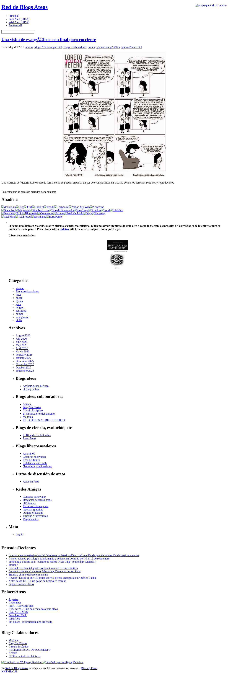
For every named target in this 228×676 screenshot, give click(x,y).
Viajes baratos (30, 519)
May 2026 (21, 345)
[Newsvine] (97, 206)
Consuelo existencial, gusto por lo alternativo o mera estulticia (43, 568)
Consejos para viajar (34, 496)
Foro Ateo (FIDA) (19, 18)
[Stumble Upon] (39, 210)
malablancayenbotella (35, 463)
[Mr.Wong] (98, 213)
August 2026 (23, 335)
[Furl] (28, 206)
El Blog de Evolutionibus (37, 435)
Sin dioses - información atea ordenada (30, 621)
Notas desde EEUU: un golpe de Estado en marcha (37, 580)
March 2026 (22, 351)
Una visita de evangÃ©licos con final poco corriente (48, 39)
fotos (18, 294)
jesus (18, 304)
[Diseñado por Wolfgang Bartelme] (63, 662)
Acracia (27, 404)
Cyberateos (15, 602)
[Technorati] (61, 206)
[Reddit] (49, 206)
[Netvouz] (7, 213)
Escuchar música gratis (35, 506)
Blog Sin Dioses (32, 407)
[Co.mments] (45, 213)
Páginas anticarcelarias (21, 584)
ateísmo (20, 288)
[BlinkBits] (116, 210)
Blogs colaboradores (74, 47)
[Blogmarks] (29, 213)
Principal (14, 15)
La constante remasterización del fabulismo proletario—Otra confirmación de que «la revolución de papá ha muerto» (74, 555)
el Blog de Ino (31, 389)
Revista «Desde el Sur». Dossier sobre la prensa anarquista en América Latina (52, 577)
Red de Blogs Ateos (24, 7)
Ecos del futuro (31, 459)
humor (91, 47)
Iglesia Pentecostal (131, 47)
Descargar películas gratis (37, 499)
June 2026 (21, 341)
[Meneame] (8, 216)
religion (20, 307)
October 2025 (23, 367)
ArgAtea (13, 599)
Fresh (94, 668)
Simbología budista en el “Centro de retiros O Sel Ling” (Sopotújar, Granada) (52, 561)
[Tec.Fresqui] (23, 216)
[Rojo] (18, 213)
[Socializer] (8, 210)
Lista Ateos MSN (18, 612)
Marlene (13, 564)
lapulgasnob (22, 317)
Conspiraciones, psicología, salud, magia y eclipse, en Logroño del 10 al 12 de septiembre (59, 558)
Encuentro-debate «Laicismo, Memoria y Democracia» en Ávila (45, 571)
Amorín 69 (29, 453)
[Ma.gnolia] (22, 210)
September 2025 (25, 370)
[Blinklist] (38, 206)
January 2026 (23, 357)
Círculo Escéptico (33, 410)
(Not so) (86, 668)
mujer (19, 297)
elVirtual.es (29, 503)
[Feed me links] (74, 213)
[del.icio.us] (8, 206)
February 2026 (24, 354)
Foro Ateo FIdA (18, 615)
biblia (19, 320)
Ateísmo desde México (36, 385)
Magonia (28, 416)
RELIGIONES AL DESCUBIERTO (44, 420)
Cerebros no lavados (34, 456)
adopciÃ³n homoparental (48, 47)
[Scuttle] (58, 213)
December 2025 (25, 361)
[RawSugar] (81, 210)
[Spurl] (105, 210)
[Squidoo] (95, 210)
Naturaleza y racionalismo (37, 466)
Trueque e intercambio (35, 515)
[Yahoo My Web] (79, 206)
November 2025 (25, 364)
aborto (29, 47)
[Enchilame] (38, 216)
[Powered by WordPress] (22, 662)
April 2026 (22, 348)
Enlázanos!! (15, 25)
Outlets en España (33, 512)
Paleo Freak (29, 438)
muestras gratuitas (33, 509)
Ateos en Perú (31, 481)
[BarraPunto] (54, 216)
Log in (19, 534)
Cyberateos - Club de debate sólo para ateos (33, 608)
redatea (64, 229)
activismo (21, 310)
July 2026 (21, 338)
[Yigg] (88, 213)
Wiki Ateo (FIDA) (19, 22)
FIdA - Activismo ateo (21, 605)
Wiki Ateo (14, 618)
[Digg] (20, 206)
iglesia (19, 301)
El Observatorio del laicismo (39, 413)
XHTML (6, 671)
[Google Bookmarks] (61, 210)
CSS (14, 671)
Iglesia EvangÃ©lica (108, 47)
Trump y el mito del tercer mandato (28, 574)
